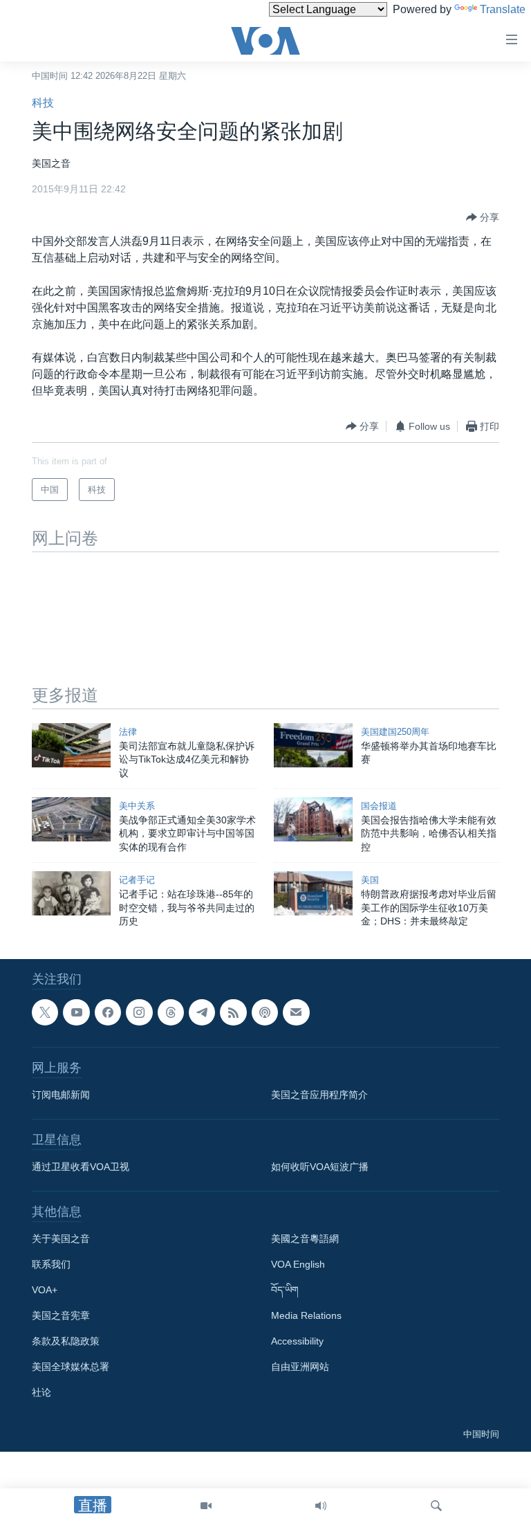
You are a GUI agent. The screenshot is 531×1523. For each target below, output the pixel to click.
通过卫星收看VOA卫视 (80, 1166)
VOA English (298, 1264)
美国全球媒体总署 (70, 1366)
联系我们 (51, 1264)
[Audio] (321, 1505)
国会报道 (379, 806)
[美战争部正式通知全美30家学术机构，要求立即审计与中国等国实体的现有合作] (71, 819)
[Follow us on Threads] (171, 1012)
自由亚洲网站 (300, 1366)
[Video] (206, 1505)
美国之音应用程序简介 (319, 1094)
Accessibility (297, 1341)
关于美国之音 (61, 1238)
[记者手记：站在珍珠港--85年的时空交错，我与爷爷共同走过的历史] (71, 893)
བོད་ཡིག (285, 1289)
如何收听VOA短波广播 (320, 1166)
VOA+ (44, 1289)
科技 (43, 103)
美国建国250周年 (395, 732)
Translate (502, 9)
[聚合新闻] (233, 1012)
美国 (370, 880)
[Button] (482, 217)
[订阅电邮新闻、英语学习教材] (296, 1012)
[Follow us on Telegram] (202, 1012)
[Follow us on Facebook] (108, 1012)
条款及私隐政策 (66, 1341)
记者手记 (137, 880)
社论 (41, 1392)
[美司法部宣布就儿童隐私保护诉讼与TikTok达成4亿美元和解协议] (71, 745)
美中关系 (137, 806)
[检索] (436, 1505)
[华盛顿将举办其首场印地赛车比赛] (313, 745)
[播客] (265, 1012)
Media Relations (306, 1315)
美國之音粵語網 (305, 1238)
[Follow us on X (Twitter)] (45, 1012)
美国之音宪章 (61, 1315)
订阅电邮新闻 (61, 1094)
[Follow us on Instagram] (139, 1012)
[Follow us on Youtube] (76, 1012)
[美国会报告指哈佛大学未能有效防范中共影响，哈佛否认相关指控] (313, 819)
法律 (128, 732)
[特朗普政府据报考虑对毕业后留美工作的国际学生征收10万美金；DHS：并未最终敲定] (313, 893)
